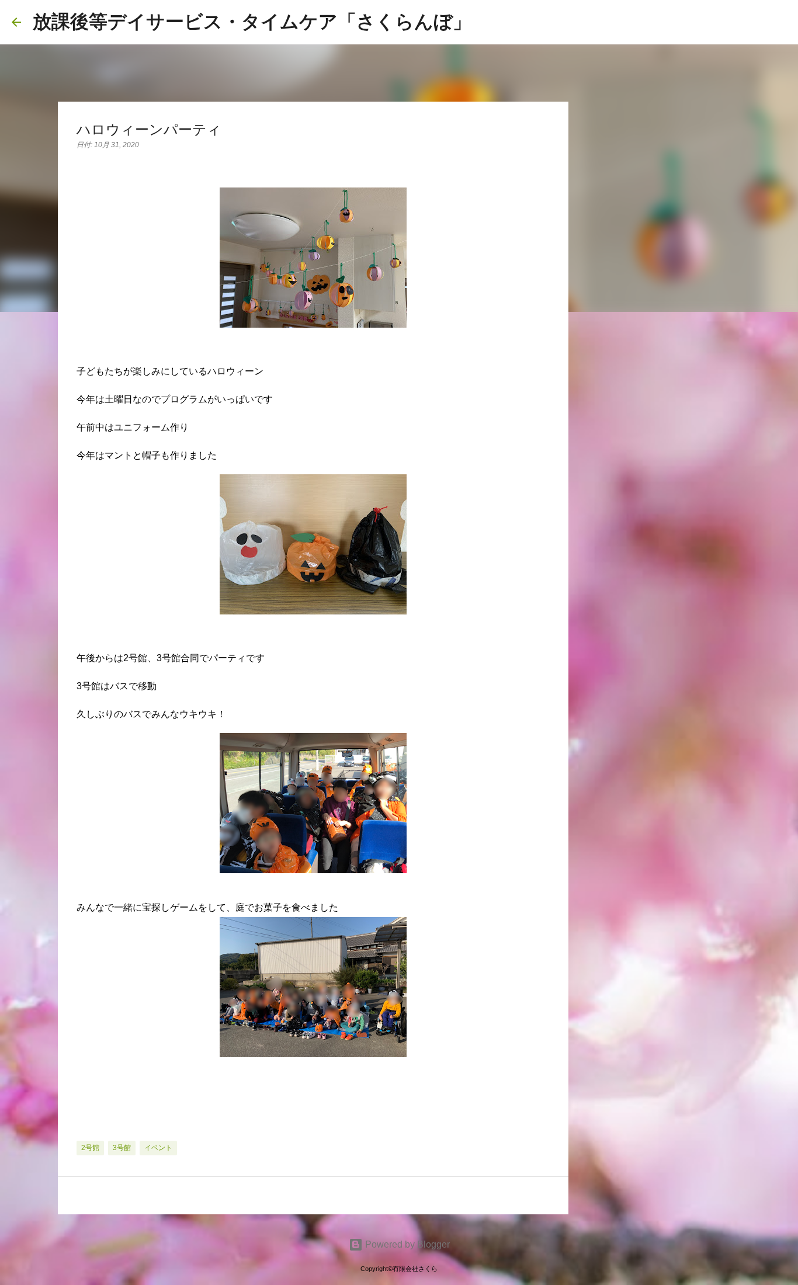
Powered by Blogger (406, 1244)
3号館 (122, 1148)
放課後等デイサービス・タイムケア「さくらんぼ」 (252, 21)
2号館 (90, 1148)
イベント (158, 1148)
